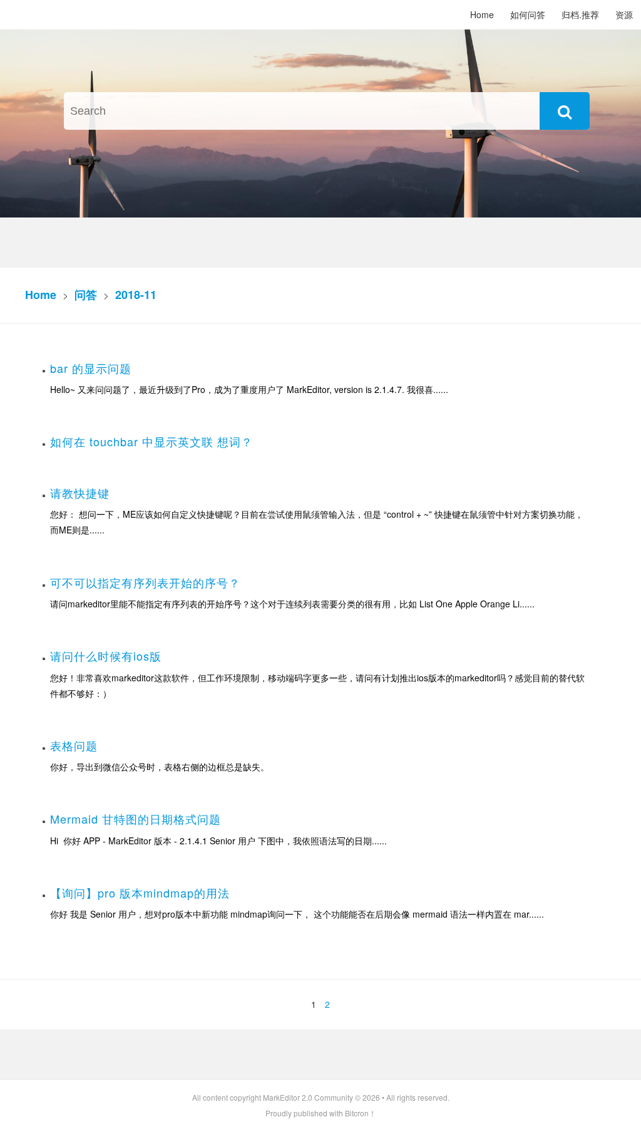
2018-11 (135, 294)
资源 (624, 14)
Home (482, 14)
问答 (85, 294)
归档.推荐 (580, 14)
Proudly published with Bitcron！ (320, 1113)
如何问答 (527, 14)
